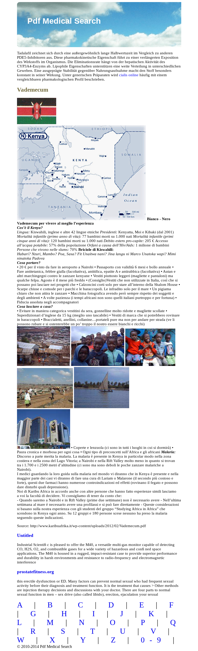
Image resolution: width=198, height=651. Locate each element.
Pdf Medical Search (64, 20)
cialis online (128, 75)
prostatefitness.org (35, 571)
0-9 (153, 640)
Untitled (25, 535)
